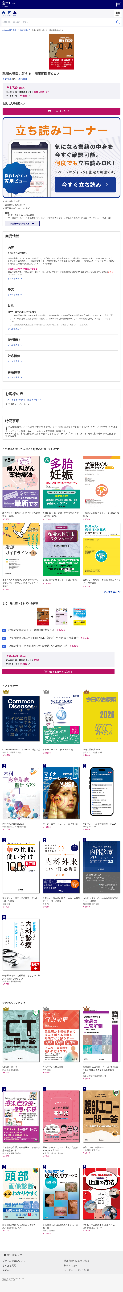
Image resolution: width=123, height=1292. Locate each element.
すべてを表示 (111, 592)
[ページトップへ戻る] (118, 1287)
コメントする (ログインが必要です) (22, 399)
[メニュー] (118, 4)
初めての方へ (71, 1265)
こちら (111, 272)
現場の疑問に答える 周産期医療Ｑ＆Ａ (31, 630)
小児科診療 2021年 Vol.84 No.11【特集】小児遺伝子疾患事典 (43, 638)
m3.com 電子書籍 (9, 30)
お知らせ (7, 1270)
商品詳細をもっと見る (20, 223)
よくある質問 (9, 1265)
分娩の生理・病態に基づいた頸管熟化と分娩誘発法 (37, 646)
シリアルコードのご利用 (76, 1270)
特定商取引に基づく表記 (76, 1261)
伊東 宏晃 (24, 30)
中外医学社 (22, 79)
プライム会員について (14, 1261)
